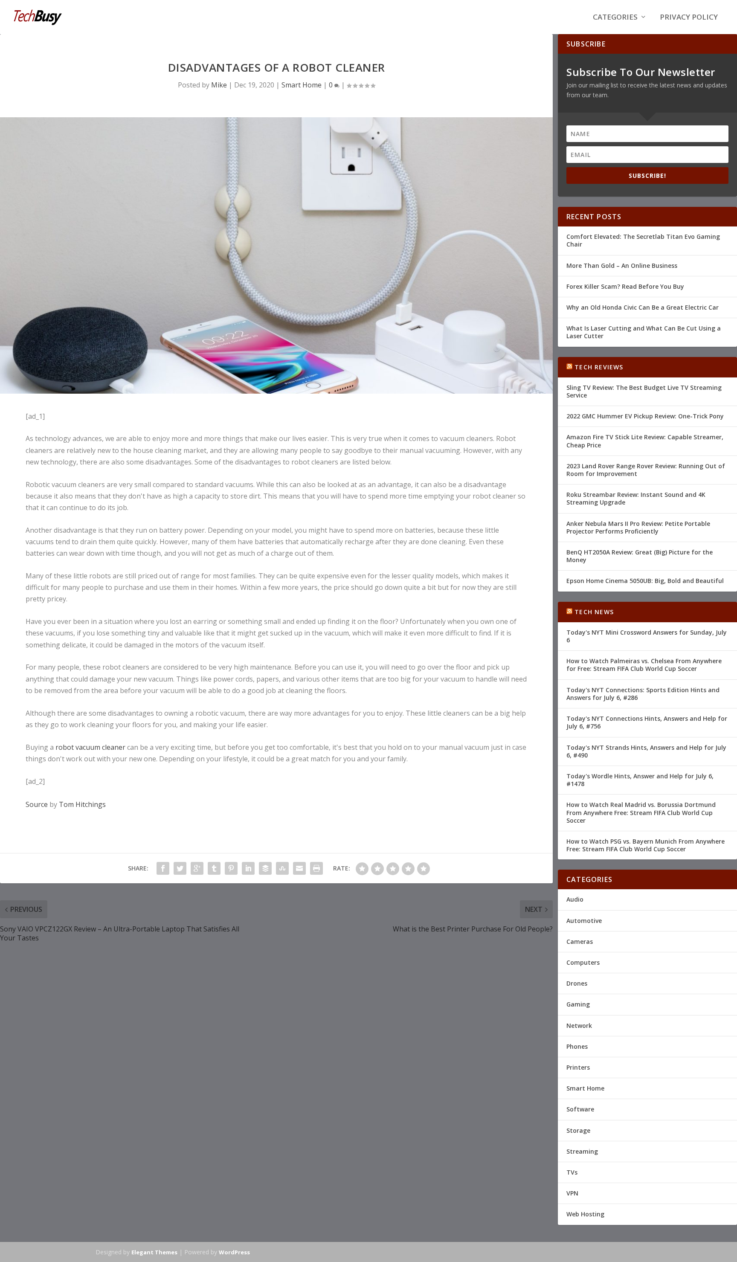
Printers (578, 1067)
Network (579, 1025)
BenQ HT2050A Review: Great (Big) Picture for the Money (639, 556)
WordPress (234, 1252)
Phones (577, 1046)
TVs (571, 1172)
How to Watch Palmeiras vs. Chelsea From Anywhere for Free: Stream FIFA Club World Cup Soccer (644, 665)
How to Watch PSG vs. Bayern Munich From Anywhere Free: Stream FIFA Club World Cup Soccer (645, 845)
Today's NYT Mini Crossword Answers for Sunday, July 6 (646, 636)
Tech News (594, 612)
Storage (578, 1130)
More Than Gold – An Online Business (621, 265)
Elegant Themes (154, 1252)
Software (580, 1109)
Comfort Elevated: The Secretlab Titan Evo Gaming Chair (643, 240)
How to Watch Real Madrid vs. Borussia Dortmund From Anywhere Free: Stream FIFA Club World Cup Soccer (641, 812)
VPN (572, 1193)
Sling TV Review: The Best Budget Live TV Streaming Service (644, 391)
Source (37, 804)
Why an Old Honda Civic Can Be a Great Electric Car (642, 307)
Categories (615, 18)
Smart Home (301, 85)
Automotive (584, 921)
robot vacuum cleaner (90, 747)
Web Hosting (585, 1214)
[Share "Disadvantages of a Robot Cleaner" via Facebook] (162, 868)
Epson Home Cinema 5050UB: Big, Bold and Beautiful (645, 581)
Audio (574, 899)
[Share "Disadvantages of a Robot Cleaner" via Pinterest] (231, 868)
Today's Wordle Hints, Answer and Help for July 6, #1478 (640, 780)
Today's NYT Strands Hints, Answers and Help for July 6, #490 (646, 751)
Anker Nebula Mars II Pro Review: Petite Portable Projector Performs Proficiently (638, 527)
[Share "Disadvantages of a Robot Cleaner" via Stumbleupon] (282, 868)
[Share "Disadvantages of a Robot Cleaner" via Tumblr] (214, 868)
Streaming (582, 1151)
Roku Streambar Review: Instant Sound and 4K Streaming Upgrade (635, 498)
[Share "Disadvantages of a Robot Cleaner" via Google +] (197, 868)
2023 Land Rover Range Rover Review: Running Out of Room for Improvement (645, 470)
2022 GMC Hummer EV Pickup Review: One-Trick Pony (645, 416)
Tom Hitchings (82, 804)
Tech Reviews (599, 367)
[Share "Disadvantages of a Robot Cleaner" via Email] (299, 868)
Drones (576, 983)
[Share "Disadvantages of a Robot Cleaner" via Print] (316, 868)
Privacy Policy (689, 18)
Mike (219, 85)
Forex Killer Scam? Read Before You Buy (625, 286)
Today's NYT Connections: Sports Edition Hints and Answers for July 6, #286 (643, 694)
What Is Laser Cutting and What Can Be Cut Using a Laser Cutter (643, 332)
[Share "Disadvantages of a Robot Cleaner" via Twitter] (180, 868)
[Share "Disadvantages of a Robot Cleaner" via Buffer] (265, 868)
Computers (583, 962)
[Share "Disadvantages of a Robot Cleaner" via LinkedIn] (248, 868)
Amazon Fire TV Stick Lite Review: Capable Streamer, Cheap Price (644, 441)
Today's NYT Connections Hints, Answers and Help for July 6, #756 (646, 722)
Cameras (579, 941)
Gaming (578, 1004)
